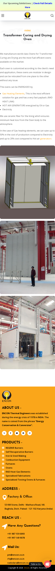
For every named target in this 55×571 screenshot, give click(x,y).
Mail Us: (13, 547)
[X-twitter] (4, 433)
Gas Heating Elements (13, 93)
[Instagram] (29, 433)
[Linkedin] (23, 433)
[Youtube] (17, 433)
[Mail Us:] (4, 547)
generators (46, 138)
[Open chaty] (47, 564)
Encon (27, 567)
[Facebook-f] (10, 433)
